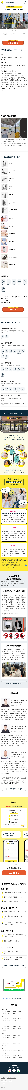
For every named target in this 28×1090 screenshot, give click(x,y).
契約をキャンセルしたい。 (11, 901)
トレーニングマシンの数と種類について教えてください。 (13, 923)
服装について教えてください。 (12, 912)
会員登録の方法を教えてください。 (13, 893)
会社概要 (3, 1077)
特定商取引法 (4, 1081)
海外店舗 (3, 1084)
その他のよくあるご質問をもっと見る (14, 966)
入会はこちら (14, 873)
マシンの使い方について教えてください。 (13, 952)
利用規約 (10, 1081)
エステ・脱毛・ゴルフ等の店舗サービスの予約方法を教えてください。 (13, 958)
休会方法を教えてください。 (12, 941)
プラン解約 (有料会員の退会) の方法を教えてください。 (14, 935)
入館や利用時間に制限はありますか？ (13, 917)
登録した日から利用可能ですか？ (13, 897)
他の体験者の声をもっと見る (14, 789)
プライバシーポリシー (11, 1077)
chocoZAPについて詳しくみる (14, 683)
